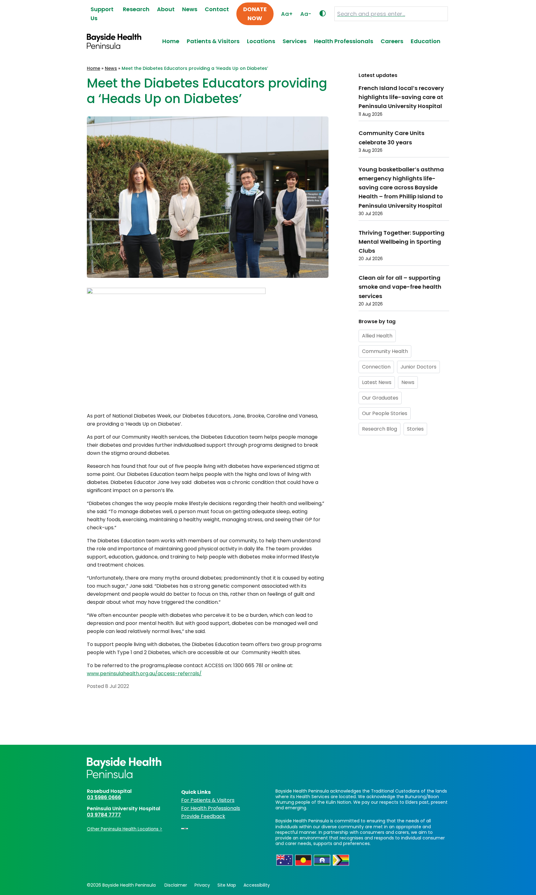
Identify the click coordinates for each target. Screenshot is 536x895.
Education (425, 41)
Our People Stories (384, 413)
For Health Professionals (210, 808)
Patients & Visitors (213, 41)
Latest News (376, 382)
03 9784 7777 (104, 814)
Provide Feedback (203, 816)
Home (170, 41)
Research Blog (379, 428)
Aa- (305, 14)
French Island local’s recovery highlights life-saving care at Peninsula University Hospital (401, 97)
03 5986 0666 (104, 797)
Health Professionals (343, 41)
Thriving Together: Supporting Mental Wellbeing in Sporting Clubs (401, 241)
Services (294, 41)
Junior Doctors (418, 366)
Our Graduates (380, 397)
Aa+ (287, 14)
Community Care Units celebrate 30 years (391, 137)
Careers (392, 41)
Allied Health (377, 335)
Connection (376, 366)
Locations (261, 41)
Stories (415, 428)
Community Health (385, 351)
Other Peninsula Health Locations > (124, 829)
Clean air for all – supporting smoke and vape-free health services (400, 287)
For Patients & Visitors (207, 800)
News (111, 68)
